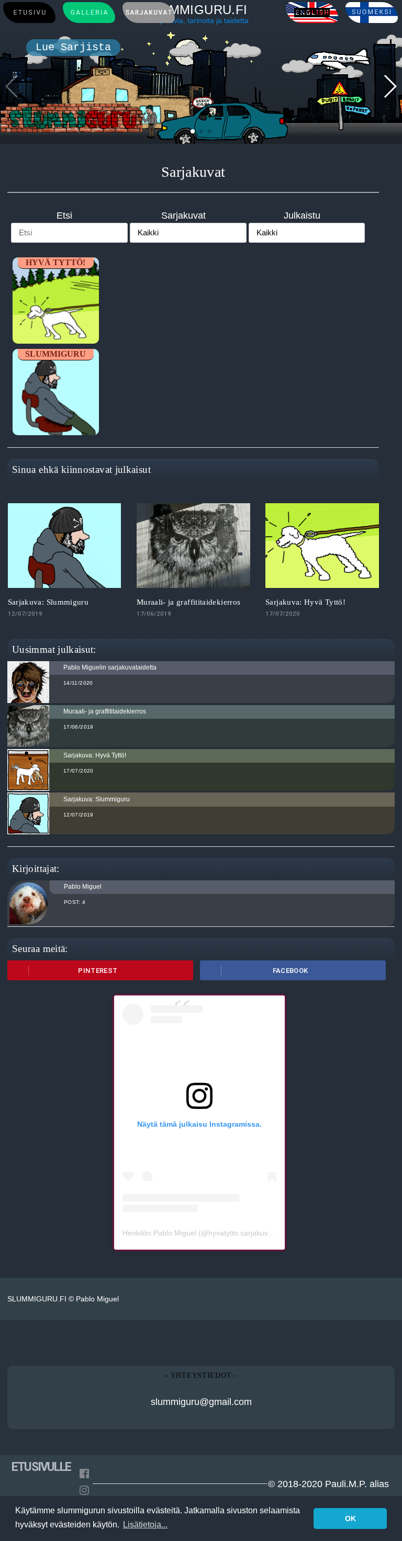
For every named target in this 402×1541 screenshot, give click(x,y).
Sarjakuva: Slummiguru (48, 602)
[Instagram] (84, 1491)
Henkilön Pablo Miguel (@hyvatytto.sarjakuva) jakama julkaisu (225, 1233)
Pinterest (97, 971)
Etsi (64, 215)
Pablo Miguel (83, 886)
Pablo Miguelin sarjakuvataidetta (110, 667)
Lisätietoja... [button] (145, 1524)
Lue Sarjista (73, 47)
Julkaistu (302, 215)
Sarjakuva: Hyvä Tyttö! (305, 602)
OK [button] (350, 1518)
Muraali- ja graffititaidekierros (189, 602)
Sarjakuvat (183, 215)
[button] (193, 131)
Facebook (290, 971)
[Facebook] (84, 1475)
